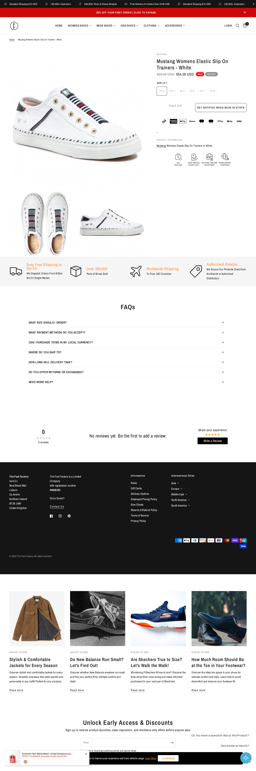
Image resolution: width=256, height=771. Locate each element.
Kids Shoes (128, 25)
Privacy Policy (138, 521)
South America (179, 505)
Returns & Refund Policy (144, 510)
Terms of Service (140, 515)
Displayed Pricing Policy (144, 499)
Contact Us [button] (57, 506)
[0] (244, 25)
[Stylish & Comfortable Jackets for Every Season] (36, 618)
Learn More (150, 758)
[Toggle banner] (245, 12)
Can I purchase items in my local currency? (61, 342)
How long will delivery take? (50, 362)
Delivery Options (140, 494)
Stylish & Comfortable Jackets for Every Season (33, 662)
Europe (175, 489)
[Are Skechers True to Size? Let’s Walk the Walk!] (158, 618)
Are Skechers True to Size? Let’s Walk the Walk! (156, 662)
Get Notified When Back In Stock (221, 107)
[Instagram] (63, 516)
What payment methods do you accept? (57, 332)
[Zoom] (137, 60)
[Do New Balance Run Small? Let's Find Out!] (97, 618)
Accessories (173, 25)
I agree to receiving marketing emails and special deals (110, 750)
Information (138, 475)
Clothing (150, 25)
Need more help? (41, 382)
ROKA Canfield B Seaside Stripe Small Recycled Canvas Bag (45, 756)
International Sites (183, 475)
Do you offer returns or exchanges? (56, 372)
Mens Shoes (104, 25)
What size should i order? (48, 322)
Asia (173, 483)
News (134, 483)
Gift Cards (136, 488)
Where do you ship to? (45, 352)
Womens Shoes (78, 25)
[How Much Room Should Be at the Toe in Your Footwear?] (219, 618)
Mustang (161, 146)
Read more (16, 690)
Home (58, 25)
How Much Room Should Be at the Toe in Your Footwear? (219, 662)
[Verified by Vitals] (25, 762)
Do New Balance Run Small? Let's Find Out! (97, 662)
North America (178, 500)
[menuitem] (58, 26)
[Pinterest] (72, 516)
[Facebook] (54, 516)
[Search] (237, 25)
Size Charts (137, 505)
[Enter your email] (172, 742)
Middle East (177, 494)
